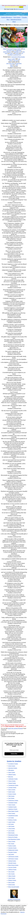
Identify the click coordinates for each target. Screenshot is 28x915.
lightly (19, 48)
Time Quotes (11, 871)
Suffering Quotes (12, 869)
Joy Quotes (11, 817)
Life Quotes (11, 824)
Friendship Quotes (12, 802)
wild (10, 50)
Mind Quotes (11, 832)
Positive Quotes (12, 845)
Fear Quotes (11, 798)
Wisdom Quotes (12, 880)
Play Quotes (11, 843)
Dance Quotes (11, 789)
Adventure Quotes (12, 768)
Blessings (10, 776)
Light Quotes (11, 826)
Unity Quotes (11, 873)
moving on (21, 9)
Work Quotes (11, 882)
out (20, 51)
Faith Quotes (11, 796)
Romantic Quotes (12, 852)
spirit (11, 53)
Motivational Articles (16, 19)
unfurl (17, 53)
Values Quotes (11, 876)
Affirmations (11, 770)
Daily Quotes (16, 17)
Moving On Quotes (12, 837)
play (23, 51)
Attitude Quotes (12, 774)
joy (22, 53)
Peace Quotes (11, 841)
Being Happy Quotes (13, 811)
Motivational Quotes (13, 835)
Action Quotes (11, 766)
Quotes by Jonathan (14, 761)
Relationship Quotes (13, 850)
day (11, 48)
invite (4, 51)
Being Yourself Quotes (13, 886)
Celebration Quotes (13, 778)
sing (7, 50)
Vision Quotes (11, 878)
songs (13, 50)
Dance (9, 59)
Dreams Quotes (12, 794)
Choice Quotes (12, 781)
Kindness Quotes (12, 819)
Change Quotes (12, 783)
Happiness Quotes (12, 809)
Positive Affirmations (6, 17)
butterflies (16, 51)
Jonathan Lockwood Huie (14, 54)
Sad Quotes (11, 854)
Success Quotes (12, 867)
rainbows (8, 51)
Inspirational (14, 57)
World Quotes (11, 884)
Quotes (20, 728)
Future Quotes (11, 804)
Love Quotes (11, 830)
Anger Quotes (11, 772)
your (9, 48)
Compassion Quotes (13, 785)
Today (4, 48)
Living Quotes (11, 828)
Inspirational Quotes (13, 815)
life (16, 9)
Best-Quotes (21, 57)
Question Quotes (12, 848)
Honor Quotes (11, 813)
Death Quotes (11, 791)
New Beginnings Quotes (14, 839)
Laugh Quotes (11, 822)
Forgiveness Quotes (13, 800)
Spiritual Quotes (12, 860)
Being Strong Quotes (13, 865)
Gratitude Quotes (12, 807)
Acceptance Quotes (13, 763)
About (14, 21)
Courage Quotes (12, 787)
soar (6, 53)
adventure (18, 50)
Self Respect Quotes (13, 856)
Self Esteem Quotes (13, 858)
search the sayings (13, 728)
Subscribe (14, 753)
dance (15, 48)
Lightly (13, 59)
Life (19, 59)
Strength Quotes (12, 863)
